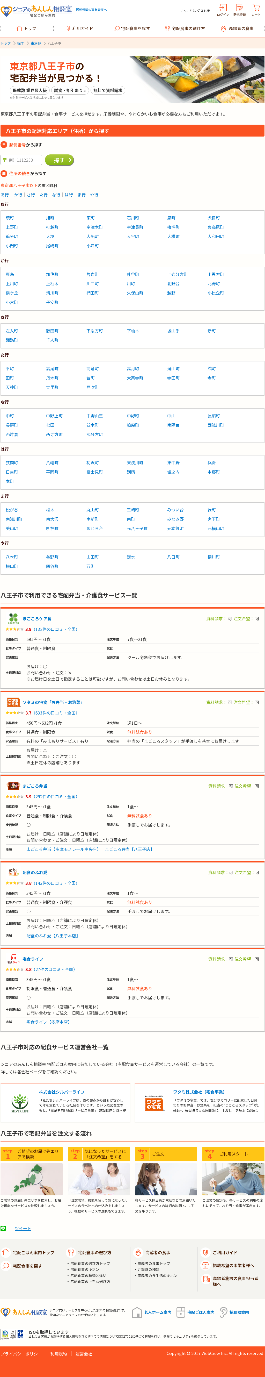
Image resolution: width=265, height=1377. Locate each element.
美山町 (12, 528)
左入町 (12, 330)
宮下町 (214, 519)
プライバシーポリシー (21, 1353)
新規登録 (239, 14)
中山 (171, 415)
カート (256, 14)
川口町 (92, 283)
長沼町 (214, 415)
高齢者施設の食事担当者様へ (235, 1281)
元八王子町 (137, 528)
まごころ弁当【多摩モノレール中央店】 (63, 849)
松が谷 (12, 509)
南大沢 (52, 519)
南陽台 (173, 425)
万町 (90, 566)
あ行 (5, 194)
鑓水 (131, 557)
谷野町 (52, 557)
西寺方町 (54, 434)
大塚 (50, 236)
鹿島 (10, 274)
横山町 (12, 566)
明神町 (52, 528)
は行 (69, 194)
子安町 (52, 302)
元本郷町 (175, 528)
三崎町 (133, 509)
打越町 (52, 227)
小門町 (12, 245)
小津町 (92, 245)
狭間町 (12, 462)
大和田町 (216, 236)
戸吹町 (92, 387)
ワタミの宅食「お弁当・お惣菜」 (54, 702)
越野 (171, 293)
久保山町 (135, 293)
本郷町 (214, 472)
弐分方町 (94, 434)
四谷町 (52, 566)
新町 (212, 330)
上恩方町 (216, 274)
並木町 (92, 425)
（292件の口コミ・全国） (55, 796)
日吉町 (12, 472)
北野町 (214, 283)
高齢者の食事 (241, 28)
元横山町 (216, 528)
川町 (131, 283)
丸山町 (92, 509)
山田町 (92, 557)
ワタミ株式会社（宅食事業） (200, 1092)
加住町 (52, 274)
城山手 (173, 330)
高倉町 (92, 368)
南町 (131, 519)
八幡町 (52, 462)
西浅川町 (216, 425)
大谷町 (133, 236)
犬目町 (214, 218)
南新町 (92, 519)
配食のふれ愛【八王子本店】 (53, 935)
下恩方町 (94, 330)
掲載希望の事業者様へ (91, 9)
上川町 (12, 283)
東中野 (173, 462)
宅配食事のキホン (84, 1269)
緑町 (212, 509)
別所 (131, 472)
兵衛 (212, 462)
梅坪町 (173, 227)
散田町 (52, 330)
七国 (50, 425)
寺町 (212, 378)
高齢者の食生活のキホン (158, 1275)
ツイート (23, 1228)
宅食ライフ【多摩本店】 (49, 1022)
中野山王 (94, 415)
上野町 (12, 227)
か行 (18, 194)
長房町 (12, 425)
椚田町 (92, 293)
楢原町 (133, 425)
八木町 (12, 557)
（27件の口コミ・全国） (54, 969)
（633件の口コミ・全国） (55, 713)
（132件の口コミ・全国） (55, 629)
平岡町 (52, 472)
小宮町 (12, 302)
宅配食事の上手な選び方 (90, 1281)
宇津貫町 (135, 227)
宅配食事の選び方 (188, 28)
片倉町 (92, 274)
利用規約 (58, 1353)
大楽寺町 (135, 378)
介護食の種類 (148, 1269)
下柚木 (133, 330)
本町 (10, 481)
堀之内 (173, 472)
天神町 (12, 387)
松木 (50, 509)
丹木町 (52, 378)
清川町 (52, 293)
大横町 (173, 236)
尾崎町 (52, 245)
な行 (56, 194)
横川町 (214, 557)
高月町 (133, 368)
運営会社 (84, 1353)
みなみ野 (175, 519)
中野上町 (54, 415)
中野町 (133, 415)
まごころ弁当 (35, 786)
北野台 (173, 283)
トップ (30, 28)
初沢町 (92, 462)
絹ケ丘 (12, 293)
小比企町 (216, 293)
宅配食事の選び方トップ (90, 1263)
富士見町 (94, 472)
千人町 (52, 340)
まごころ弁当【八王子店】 (129, 849)
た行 (43, 194)
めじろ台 (94, 528)
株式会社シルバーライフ (62, 1092)
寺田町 (173, 378)
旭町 (50, 218)
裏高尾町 (216, 227)
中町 (10, 415)
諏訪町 (12, 340)
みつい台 (175, 509)
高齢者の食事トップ (154, 1263)
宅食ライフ (33, 959)
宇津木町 (94, 227)
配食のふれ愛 (35, 872)
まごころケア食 (37, 618)
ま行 (81, 194)
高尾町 (52, 368)
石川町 (133, 218)
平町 (10, 368)
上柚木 (52, 283)
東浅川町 (135, 462)
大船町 (92, 236)
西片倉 (12, 434)
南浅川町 (14, 519)
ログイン (223, 14)
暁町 (10, 218)
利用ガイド (82, 28)
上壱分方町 (177, 274)
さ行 (31, 194)
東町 (90, 218)
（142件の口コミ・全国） (55, 883)
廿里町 (52, 387)
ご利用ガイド (225, 1252)
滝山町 (173, 368)
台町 (90, 378)
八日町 (173, 557)
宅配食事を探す (135, 28)
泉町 (171, 218)
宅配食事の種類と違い (88, 1275)
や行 (94, 194)
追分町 (12, 236)
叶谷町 (133, 274)
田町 (10, 378)
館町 (212, 368)
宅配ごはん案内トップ (33, 1252)
